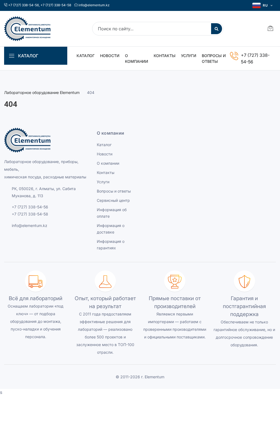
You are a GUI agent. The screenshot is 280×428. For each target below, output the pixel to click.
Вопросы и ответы (214, 58)
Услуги (188, 55)
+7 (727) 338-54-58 (55, 5)
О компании (136, 58)
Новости (109, 55)
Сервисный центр (113, 200)
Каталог (86, 55)
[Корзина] (270, 29)
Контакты (165, 55)
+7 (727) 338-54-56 (23, 5)
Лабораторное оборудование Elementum (42, 92)
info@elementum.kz (94, 5)
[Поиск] (216, 28)
